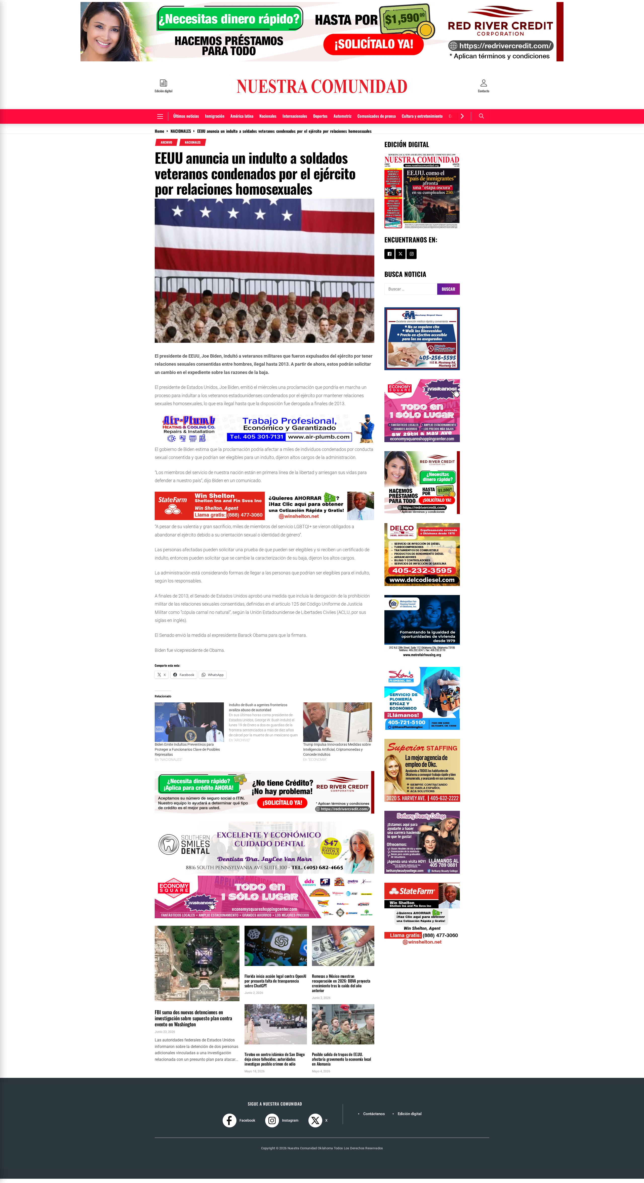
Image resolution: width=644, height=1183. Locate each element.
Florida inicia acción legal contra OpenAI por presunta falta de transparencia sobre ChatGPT (275, 984)
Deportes (320, 120)
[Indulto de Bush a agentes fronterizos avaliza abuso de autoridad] (266, 726)
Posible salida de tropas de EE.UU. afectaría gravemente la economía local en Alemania (341, 1063)
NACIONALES (192, 146)
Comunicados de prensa (376, 120)
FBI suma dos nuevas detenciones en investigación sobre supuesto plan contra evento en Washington (193, 1022)
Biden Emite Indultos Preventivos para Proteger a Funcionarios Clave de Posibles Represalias (187, 753)
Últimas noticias (186, 120)
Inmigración (214, 120)
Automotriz (342, 120)
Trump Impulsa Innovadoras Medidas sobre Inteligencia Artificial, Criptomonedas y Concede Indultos (337, 753)
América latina (241, 120)
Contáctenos (374, 1117)
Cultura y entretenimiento (422, 120)
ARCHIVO (166, 146)
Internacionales (295, 120)
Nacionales (267, 120)
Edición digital (410, 1117)
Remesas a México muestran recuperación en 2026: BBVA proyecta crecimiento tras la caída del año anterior (341, 987)
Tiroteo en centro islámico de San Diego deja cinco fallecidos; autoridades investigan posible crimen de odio (275, 1063)
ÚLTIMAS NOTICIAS (187, 1008)
